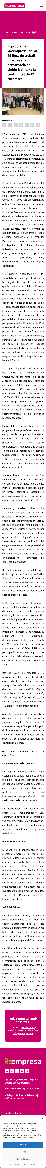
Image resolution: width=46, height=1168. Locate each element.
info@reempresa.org (24, 1033)
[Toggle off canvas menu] (35, 5)
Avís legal (9, 1095)
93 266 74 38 (33, 1088)
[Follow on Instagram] (12, 1071)
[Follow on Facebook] (17, 1071)
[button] (42, 1118)
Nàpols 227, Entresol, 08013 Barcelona (23, 1081)
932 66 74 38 (28, 1027)
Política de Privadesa (29, 1164)
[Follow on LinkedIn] (7, 1071)
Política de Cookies (15, 1164)
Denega (23, 1152)
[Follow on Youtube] (22, 1071)
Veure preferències (23, 1159)
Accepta (23, 1144)
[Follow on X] (27, 1071)
